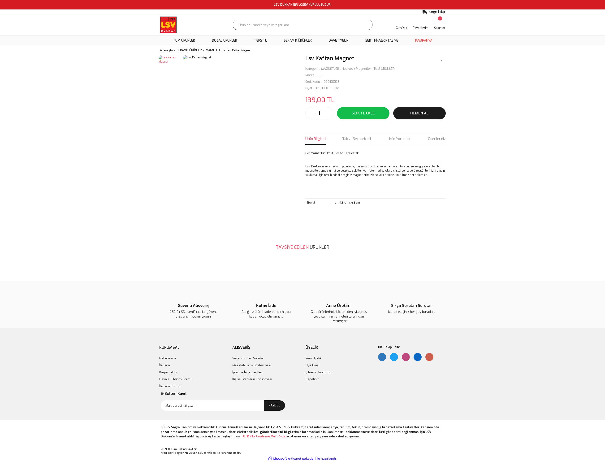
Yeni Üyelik (313, 358)
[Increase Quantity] (328, 113)
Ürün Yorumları (399, 138)
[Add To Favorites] (442, 58)
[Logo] (168, 25)
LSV (321, 75)
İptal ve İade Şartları (247, 372)
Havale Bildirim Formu (175, 379)
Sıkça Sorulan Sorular (248, 358)
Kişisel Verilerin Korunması (252, 379)
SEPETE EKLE (363, 113)
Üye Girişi (312, 365)
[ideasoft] (277, 458)
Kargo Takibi (168, 372)
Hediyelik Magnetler (356, 69)
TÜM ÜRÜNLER (384, 69)
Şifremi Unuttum (318, 372)
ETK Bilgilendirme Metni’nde (264, 436)
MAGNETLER (330, 69)
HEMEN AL (419, 113)
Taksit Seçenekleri (356, 138)
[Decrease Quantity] (310, 113)
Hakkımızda (167, 358)
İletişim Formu (170, 386)
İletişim (164, 365)
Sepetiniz (312, 379)
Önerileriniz (437, 138)
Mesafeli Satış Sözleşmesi (251, 365)
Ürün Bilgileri (315, 138)
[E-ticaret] (302, 458)
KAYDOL (274, 405)
